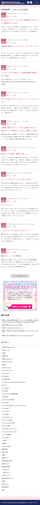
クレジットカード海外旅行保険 (10, 393)
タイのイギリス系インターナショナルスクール (14, 405)
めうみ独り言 (5, 376)
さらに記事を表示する (20, 276)
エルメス (4, 385)
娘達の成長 (5, 449)
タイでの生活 (32, 147)
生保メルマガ (5, 463)
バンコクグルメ (6, 411)
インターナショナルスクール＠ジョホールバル (14, 382)
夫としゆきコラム (6, 446)
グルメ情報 (18, 224)
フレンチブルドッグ (7, 417)
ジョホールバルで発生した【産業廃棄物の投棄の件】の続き (19, 74)
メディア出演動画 (6, 434)
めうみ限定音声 (6, 379)
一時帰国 (4, 440)
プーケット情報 (6, 425)
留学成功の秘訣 (6, 466)
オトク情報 (5, 390)
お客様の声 (5, 355)
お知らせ (4, 364)
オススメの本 (5, 388)
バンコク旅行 (5, 414)
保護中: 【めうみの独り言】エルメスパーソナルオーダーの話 (17, 335)
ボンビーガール (7, 205)
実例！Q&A (5, 452)
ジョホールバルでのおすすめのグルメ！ (16, 230)
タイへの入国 (5, 408)
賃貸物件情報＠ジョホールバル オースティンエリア (20, 47)
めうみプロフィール (7, 370)
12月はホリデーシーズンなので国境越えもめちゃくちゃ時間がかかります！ (20, 21)
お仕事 (3, 353)
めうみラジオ (5, 373)
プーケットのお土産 (7, 419)
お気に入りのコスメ (7, 358)
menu (36, 2)
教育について (6, 475)
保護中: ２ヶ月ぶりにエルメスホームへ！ (12, 327)
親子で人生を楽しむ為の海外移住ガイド (18, 502)
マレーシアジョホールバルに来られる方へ (16, 179)
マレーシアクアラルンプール (9, 431)
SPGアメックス (6, 350)
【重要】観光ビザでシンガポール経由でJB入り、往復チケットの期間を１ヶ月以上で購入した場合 (19, 129)
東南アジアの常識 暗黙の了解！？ (14, 154)
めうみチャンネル (6, 367)
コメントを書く (13, 16)
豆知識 (30, 173)
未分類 (3, 454)
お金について (6, 469)
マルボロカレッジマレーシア (9, 428)
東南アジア (5, 457)
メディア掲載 (5, 437)
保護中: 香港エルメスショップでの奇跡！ (12, 324)
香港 (3, 489)
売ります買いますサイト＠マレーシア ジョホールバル (20, 100)
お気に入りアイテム (7, 361)
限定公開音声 (5, 486)
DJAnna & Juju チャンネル (8, 347)
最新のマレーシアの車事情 (11, 256)
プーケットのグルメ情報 (8, 422)
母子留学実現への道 (7, 460)
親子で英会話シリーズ (7, 478)
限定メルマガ (5, 484)
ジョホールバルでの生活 (21, 13)
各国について (6, 472)
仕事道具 (4, 443)
